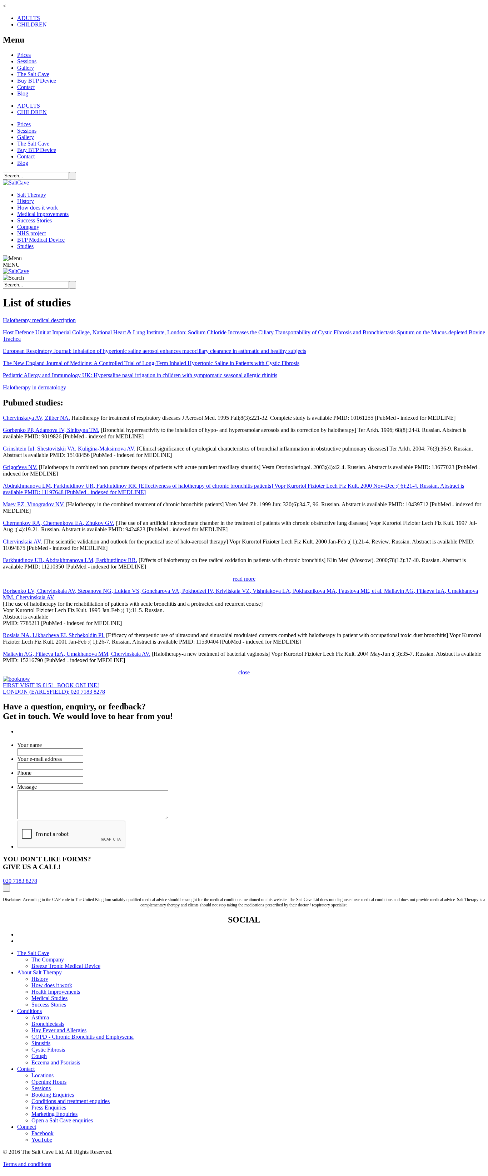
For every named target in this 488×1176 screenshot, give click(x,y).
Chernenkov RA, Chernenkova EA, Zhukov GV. (58, 523)
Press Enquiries (48, 1107)
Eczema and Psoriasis (55, 1062)
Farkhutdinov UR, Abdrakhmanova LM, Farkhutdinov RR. (70, 560)
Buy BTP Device (36, 81)
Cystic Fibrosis (48, 1050)
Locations (42, 1075)
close (244, 672)
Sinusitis (40, 1043)
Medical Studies (49, 998)
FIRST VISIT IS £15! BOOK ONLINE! (51, 685)
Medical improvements (43, 214)
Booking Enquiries (52, 1095)
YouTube (41, 1140)
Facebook (42, 1133)
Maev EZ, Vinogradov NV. (34, 504)
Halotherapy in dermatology (34, 387)
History (25, 201)
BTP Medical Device (41, 240)
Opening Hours (48, 1082)
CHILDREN (32, 24)
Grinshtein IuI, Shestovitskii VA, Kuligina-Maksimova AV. (69, 449)
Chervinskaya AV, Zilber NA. (36, 418)
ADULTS (28, 18)
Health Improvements (55, 992)
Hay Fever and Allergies (58, 1030)
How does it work (37, 208)
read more (244, 579)
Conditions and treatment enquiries (70, 1101)
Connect (26, 1127)
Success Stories (34, 220)
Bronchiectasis (47, 1024)
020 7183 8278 (20, 881)
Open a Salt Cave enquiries (62, 1120)
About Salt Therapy (39, 972)
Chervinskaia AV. (22, 541)
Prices (24, 55)
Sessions (26, 61)
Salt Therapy (31, 195)
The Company (47, 959)
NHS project (31, 233)
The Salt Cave (33, 74)
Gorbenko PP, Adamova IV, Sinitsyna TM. (51, 430)
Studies (25, 246)
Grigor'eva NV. (20, 467)
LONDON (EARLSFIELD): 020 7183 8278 (54, 692)
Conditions (29, 1011)
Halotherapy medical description (39, 320)
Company (28, 227)
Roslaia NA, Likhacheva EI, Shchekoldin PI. (54, 635)
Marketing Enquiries (54, 1114)
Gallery (25, 68)
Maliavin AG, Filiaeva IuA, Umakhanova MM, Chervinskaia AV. (76, 654)
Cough (39, 1056)
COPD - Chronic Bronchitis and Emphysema (82, 1037)
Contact (26, 87)
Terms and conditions (27, 1164)
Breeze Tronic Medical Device (65, 966)
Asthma (40, 1017)
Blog (22, 93)
